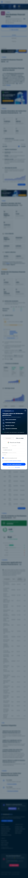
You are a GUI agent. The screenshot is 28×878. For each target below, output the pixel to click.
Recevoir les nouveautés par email (10, 458)
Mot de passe (9, 452)
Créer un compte (20, 438)
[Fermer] (25, 410)
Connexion (8, 438)
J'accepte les (12, 460)
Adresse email (5, 447)
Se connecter (17, 467)
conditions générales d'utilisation (15, 460)
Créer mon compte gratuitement (14, 464)
